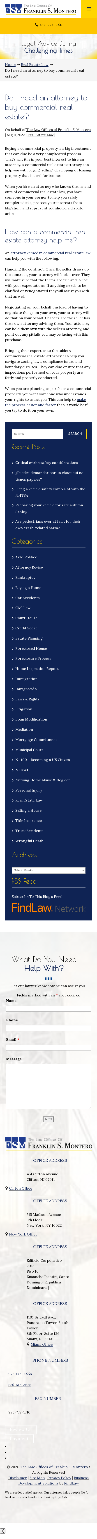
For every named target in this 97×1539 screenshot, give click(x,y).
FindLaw (71, 1483)
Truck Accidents (29, 830)
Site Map (37, 1477)
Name (11, 1000)
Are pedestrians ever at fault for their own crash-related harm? (48, 524)
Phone (12, 1020)
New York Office (23, 1234)
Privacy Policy (59, 1477)
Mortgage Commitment (36, 739)
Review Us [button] (21, 1429)
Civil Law (22, 607)
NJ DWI (21, 770)
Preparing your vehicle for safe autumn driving (49, 508)
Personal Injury (28, 790)
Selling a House (28, 810)
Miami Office (42, 1344)
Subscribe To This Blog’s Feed (37, 896)
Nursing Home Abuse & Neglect (42, 780)
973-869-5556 (50, 25)
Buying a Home (28, 587)
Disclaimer (17, 1477)
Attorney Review (29, 567)
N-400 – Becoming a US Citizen (42, 759)
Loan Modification (31, 719)
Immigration (26, 678)
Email (12, 1039)
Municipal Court (29, 749)
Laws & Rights (27, 699)
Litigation (23, 709)
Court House (26, 618)
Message (14, 1059)
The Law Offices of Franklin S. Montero (58, 130)
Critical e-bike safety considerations (47, 462)
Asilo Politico (26, 557)
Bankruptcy (25, 577)
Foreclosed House (31, 648)
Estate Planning (29, 638)
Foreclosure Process (33, 658)
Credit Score (26, 628)
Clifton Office (20, 1188)
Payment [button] (19, 1438)
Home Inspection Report (37, 668)
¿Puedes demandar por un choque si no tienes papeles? (49, 475)
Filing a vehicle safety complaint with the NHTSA (50, 492)
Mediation (24, 729)
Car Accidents (27, 597)
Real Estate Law (40, 135)
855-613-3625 (19, 1384)
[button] (88, 8)
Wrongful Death (29, 841)
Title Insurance (28, 820)
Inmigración (26, 689)
